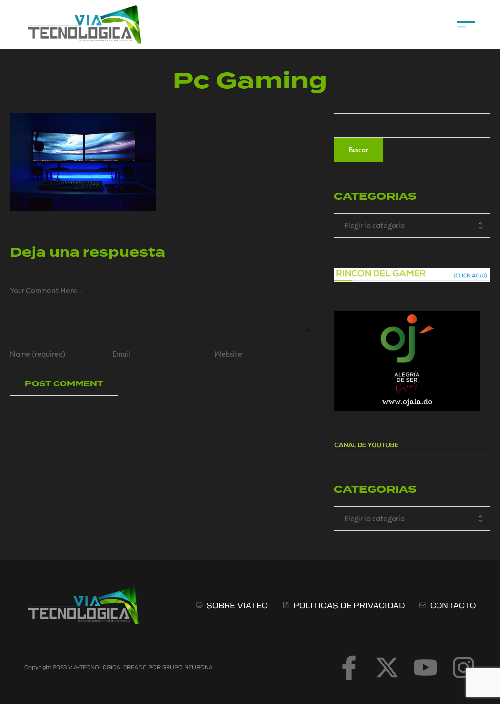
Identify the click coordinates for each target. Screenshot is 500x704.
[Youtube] (425, 667)
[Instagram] (463, 667)
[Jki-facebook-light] (349, 667)
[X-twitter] (387, 667)
